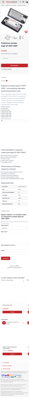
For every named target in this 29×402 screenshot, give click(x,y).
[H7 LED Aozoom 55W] (13, 291)
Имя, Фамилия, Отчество (8, 245)
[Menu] (3, 2)
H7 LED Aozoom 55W (7, 305)
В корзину (14, 65)
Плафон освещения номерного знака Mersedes (10, 347)
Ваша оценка (5, 225)
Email (3, 250)
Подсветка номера (22, 5)
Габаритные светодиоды (11, 5)
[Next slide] (25, 20)
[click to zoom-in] (14, 20)
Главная (2, 5)
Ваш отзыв (4, 231)
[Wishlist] (23, 281)
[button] (26, 2)
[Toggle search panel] (21, 2)
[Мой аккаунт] (23, 2)
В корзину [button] (12, 312)
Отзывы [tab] (4, 80)
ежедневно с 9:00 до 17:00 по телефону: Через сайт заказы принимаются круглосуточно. (12, 368)
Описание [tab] (3, 77)
